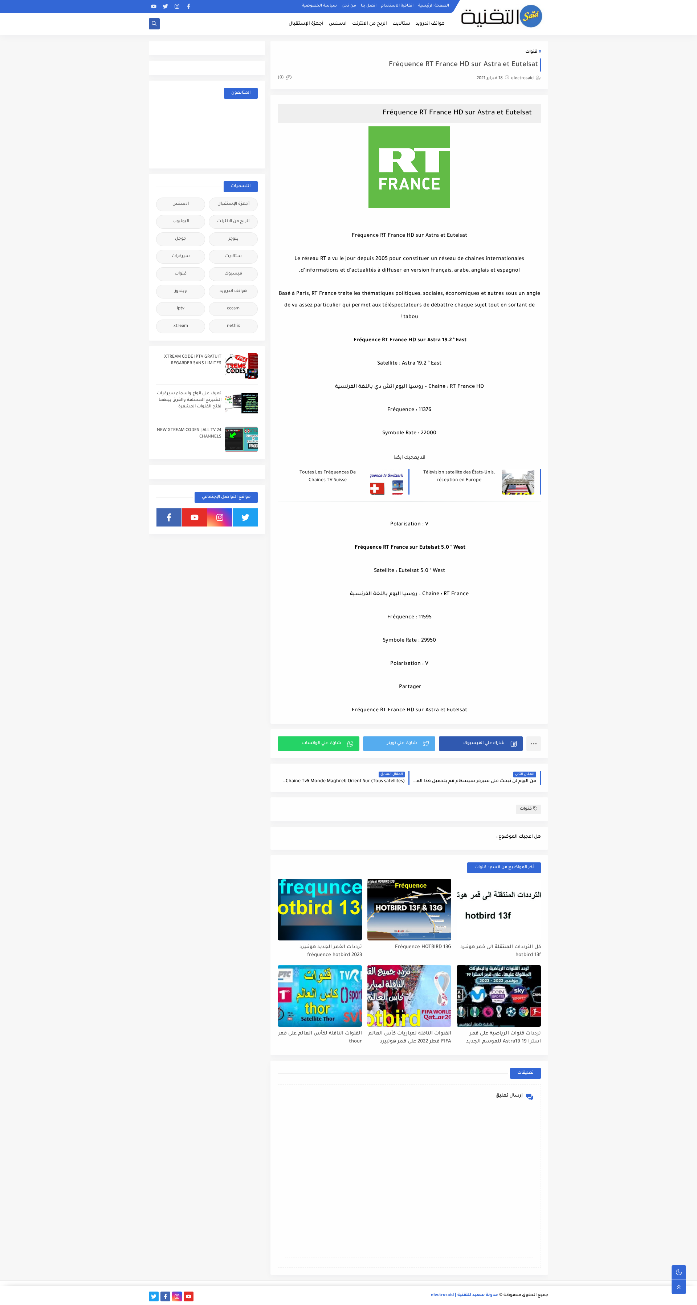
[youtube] (154, 6)
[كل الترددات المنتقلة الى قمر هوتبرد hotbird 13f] (499, 909)
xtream (181, 326)
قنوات (531, 52)
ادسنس (338, 24)
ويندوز (181, 291)
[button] (481, 743)
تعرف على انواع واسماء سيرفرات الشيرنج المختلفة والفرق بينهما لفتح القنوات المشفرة (189, 400)
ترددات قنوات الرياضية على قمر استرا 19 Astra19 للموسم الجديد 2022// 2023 (503, 1038)
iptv (180, 308)
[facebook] (188, 6)
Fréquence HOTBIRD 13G (423, 947)
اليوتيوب (180, 221)
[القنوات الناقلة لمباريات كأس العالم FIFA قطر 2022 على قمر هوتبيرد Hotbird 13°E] (409, 996)
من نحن (349, 6)
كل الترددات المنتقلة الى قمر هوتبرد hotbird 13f (500, 951)
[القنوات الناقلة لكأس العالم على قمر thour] (320, 996)
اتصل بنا (368, 6)
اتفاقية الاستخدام (397, 6)
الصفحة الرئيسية (433, 6)
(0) (281, 78)
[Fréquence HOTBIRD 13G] (409, 909)
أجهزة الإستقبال (306, 24)
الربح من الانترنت (369, 24)
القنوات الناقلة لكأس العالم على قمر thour (320, 1038)
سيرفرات (181, 256)
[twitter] (165, 6)
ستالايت (401, 24)
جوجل (180, 239)
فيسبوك (233, 274)
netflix (233, 326)
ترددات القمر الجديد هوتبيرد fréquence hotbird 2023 (330, 951)
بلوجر (233, 239)
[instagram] (177, 6)
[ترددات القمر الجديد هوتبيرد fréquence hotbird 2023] (320, 909)
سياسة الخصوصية (319, 6)
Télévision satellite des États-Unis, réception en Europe (459, 476)
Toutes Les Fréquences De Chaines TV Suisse (327, 476)
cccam (233, 308)
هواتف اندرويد (430, 24)
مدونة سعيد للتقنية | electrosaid (464, 1295)
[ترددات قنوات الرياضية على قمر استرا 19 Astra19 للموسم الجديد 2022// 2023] (499, 996)
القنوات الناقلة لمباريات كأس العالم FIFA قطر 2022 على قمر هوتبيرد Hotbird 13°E (409, 1038)
